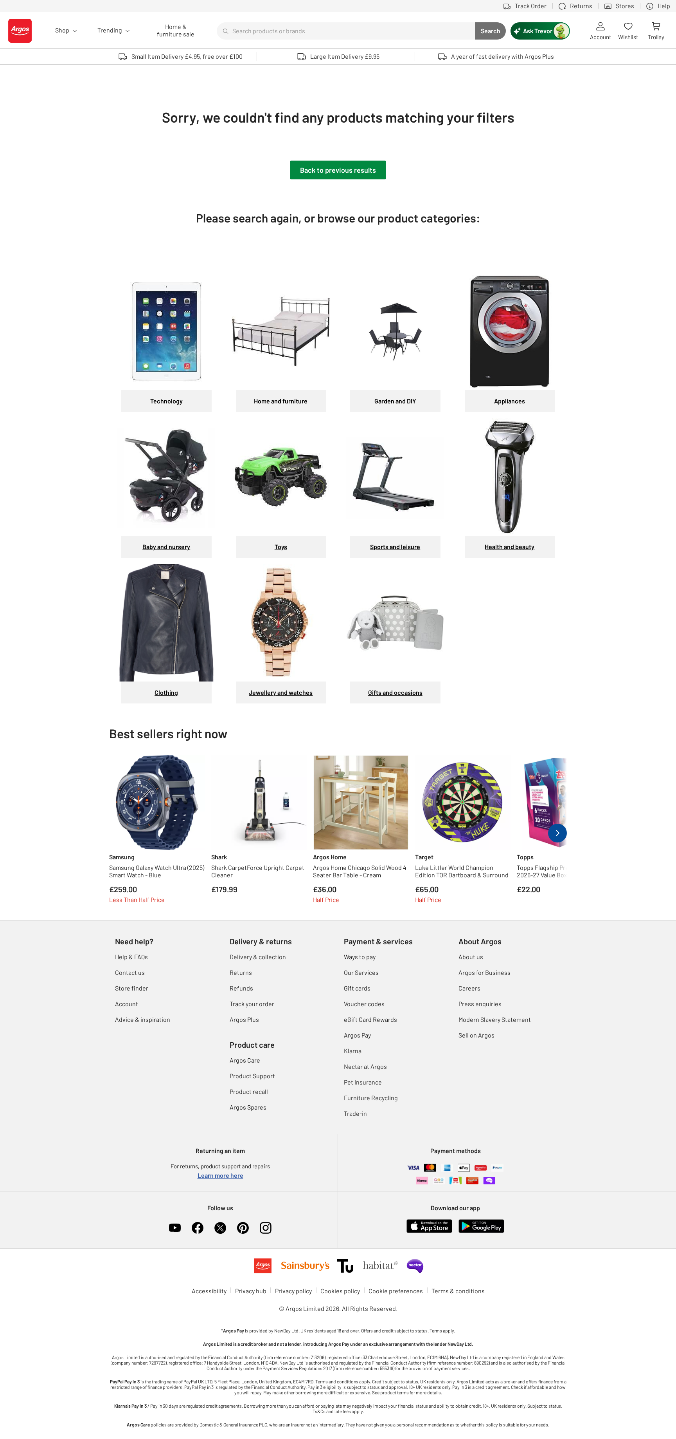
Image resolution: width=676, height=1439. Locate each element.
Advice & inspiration (142, 1019)
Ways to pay (360, 956)
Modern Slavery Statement (494, 1019)
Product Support (252, 1075)
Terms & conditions (458, 1290)
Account (126, 1003)
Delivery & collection (258, 956)
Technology (166, 401)
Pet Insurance (363, 1082)
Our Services (361, 972)
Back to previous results (338, 170)
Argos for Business (484, 972)
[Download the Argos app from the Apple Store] (429, 1225)
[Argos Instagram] (265, 1227)
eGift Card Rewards (370, 1019)
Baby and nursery (166, 546)
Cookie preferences (396, 1290)
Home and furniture (280, 401)
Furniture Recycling (371, 1097)
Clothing (166, 692)
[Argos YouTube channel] (174, 1227)
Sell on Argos (476, 1035)
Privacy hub (250, 1290)
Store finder (131, 988)
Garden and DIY (395, 401)
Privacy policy (293, 1290)
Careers (469, 988)
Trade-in (355, 1113)
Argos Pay (357, 1035)
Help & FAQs (131, 956)
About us (470, 956)
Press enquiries (480, 1003)
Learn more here (220, 1175)
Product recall (249, 1091)
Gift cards (357, 988)
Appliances (509, 401)
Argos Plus (244, 1019)
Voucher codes (364, 1003)
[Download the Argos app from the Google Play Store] (481, 1225)
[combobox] (346, 31)
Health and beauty (509, 546)
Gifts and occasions (395, 692)
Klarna (352, 1050)
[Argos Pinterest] (243, 1227)
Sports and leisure (395, 546)
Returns (241, 972)
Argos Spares (248, 1107)
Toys (281, 546)
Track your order (252, 1003)
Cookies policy (340, 1290)
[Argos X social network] (220, 1227)
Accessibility (209, 1290)
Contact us (130, 972)
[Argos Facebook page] (197, 1227)
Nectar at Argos (365, 1066)
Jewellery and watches (281, 692)
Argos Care (245, 1060)
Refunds (241, 988)
